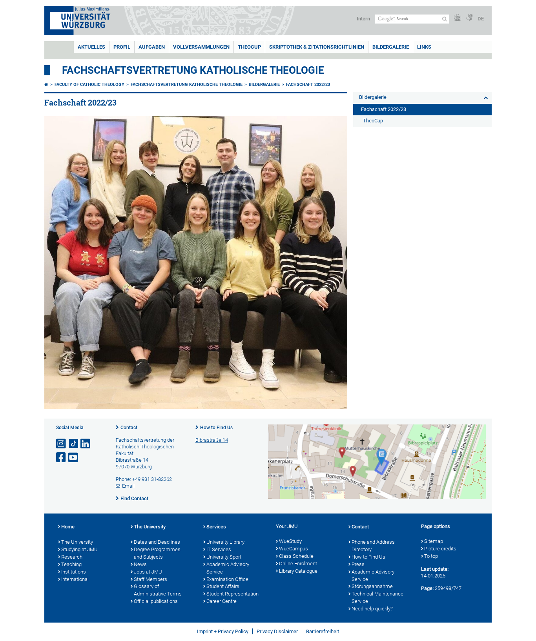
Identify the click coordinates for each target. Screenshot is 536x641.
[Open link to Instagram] (61, 444)
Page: (427, 588)
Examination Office (227, 579)
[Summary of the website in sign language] (469, 18)
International (75, 579)
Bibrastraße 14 (211, 440)
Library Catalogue (298, 571)
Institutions (73, 572)
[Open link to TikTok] (73, 444)
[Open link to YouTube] (73, 457)
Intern (363, 19)
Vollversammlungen (201, 47)
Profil (121, 47)
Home (68, 527)
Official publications (156, 601)
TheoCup (249, 47)
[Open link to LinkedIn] (85, 444)
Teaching (71, 564)
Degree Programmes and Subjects (157, 553)
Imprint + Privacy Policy (222, 631)
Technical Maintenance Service (377, 597)
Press (358, 564)
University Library (225, 542)
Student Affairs (222, 586)
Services (216, 527)
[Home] (46, 84)
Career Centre (221, 601)
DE (481, 19)
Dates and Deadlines (157, 542)
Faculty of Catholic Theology (89, 84)
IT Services (218, 549)
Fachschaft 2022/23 (308, 84)
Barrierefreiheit (322, 631)
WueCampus (293, 549)
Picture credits (440, 549)
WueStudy (290, 541)
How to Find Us (216, 427)
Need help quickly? (372, 609)
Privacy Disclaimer (277, 631)
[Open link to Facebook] (61, 457)
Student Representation (232, 594)
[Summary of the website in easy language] (457, 18)
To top (431, 556)
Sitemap (433, 541)
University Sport (223, 557)
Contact (128, 427)
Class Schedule (296, 556)
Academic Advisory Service (227, 568)
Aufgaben (152, 47)
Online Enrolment (298, 563)
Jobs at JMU (148, 572)
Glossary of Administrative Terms (158, 590)
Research (71, 557)
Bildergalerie (390, 47)
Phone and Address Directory (373, 545)
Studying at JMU (79, 549)
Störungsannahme (372, 586)
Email (128, 486)
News (140, 564)
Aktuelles (91, 47)
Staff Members (150, 579)
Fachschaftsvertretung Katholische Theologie (193, 70)
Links (424, 47)
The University (77, 542)
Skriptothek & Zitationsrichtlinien (316, 47)
